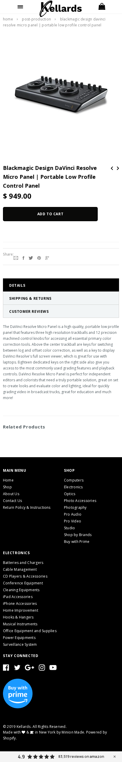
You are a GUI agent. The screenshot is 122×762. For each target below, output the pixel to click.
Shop (7, 487)
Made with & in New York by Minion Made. (44, 732)
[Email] (16, 257)
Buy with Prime (76, 541)
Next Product (118, 168)
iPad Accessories (18, 596)
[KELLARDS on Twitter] (17, 668)
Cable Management (20, 569)
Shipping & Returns (30, 298)
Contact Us (12, 500)
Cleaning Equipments (21, 589)
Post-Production (36, 19)
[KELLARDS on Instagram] (42, 668)
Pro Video (72, 521)
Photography (75, 507)
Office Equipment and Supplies (30, 630)
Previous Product (112, 168)
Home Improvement (20, 610)
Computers (74, 480)
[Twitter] (31, 257)
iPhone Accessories (20, 603)
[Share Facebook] (23, 257)
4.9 (21, 756)
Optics (69, 493)
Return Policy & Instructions (27, 507)
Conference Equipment (23, 583)
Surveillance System (20, 644)
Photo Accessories (80, 500)
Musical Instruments (20, 624)
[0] (101, 7)
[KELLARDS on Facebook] (6, 668)
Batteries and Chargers (23, 562)
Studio (69, 527)
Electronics (73, 487)
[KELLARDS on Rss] (53, 668)
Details (17, 285)
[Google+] (47, 257)
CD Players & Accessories (25, 576)
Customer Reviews (29, 311)
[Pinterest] (39, 257)
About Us (11, 493)
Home (8, 19)
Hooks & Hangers (18, 617)
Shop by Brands (78, 534)
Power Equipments (19, 637)
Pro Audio (72, 514)
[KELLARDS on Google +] (29, 668)
